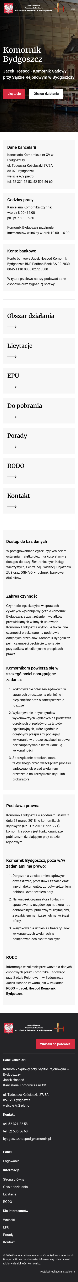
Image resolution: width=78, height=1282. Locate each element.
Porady (8, 1235)
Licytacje (14, 94)
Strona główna (14, 1179)
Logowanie (11, 1161)
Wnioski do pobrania (55, 1044)
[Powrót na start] (34, 8)
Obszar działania (46, 94)
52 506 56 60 (18, 1131)
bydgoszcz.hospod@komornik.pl (27, 1139)
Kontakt (9, 1242)
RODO (7, 1202)
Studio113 (69, 1271)
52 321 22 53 (18, 1124)
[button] (73, 8)
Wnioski (9, 1220)
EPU (6, 1227)
